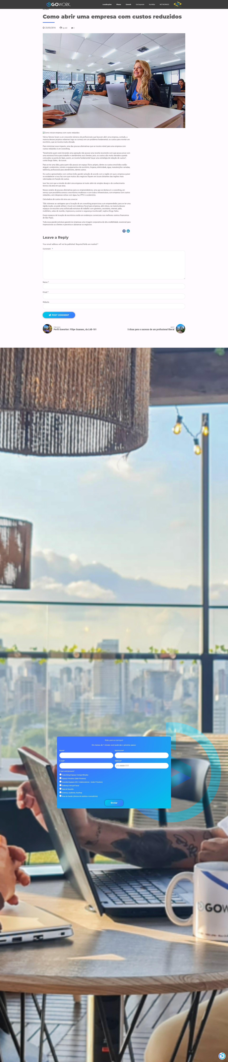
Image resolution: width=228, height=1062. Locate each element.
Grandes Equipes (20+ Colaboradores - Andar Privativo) (82, 782)
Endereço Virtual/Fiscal (70, 786)
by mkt (65, 28)
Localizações (107, 4)
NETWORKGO (164, 4)
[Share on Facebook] (124, 231)
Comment (48, 249)
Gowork (128, 4)
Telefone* (118, 761)
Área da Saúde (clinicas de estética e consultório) (80, 796)
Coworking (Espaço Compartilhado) (75, 775)
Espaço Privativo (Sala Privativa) (74, 778)
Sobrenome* (119, 750)
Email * (45, 292)
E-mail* (62, 761)
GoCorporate (140, 4)
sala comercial (72, 199)
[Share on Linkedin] (128, 231)
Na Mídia (152, 4)
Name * (46, 282)
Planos (118, 4)
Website (46, 302)
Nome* (61, 750)
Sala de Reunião (68, 789)
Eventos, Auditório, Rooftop (72, 793)
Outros (46, 9)
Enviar (114, 803)
